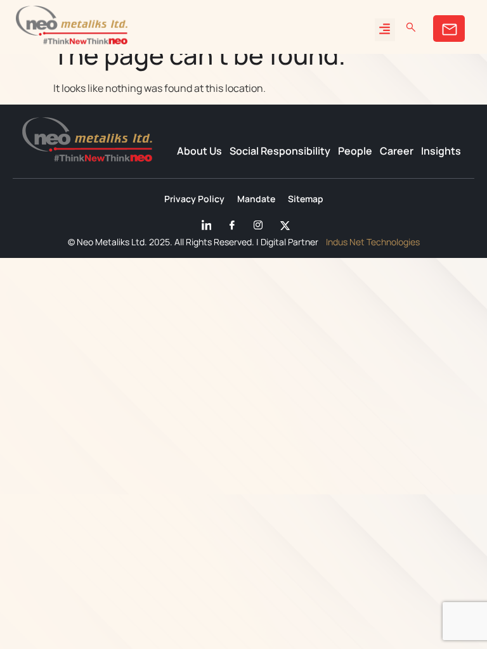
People (355, 151)
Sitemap (305, 199)
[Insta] (257, 222)
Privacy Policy (194, 199)
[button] (385, 29)
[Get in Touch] (449, 28)
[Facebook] (231, 222)
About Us (199, 151)
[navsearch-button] (411, 27)
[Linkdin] (205, 222)
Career (396, 151)
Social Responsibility (280, 151)
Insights (441, 151)
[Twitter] (283, 222)
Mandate (256, 199)
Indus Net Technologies (373, 242)
